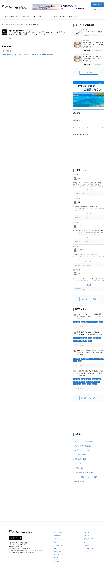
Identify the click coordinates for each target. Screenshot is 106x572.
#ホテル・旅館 (78, 338)
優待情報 (76, 120)
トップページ (6, 24)
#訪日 (87, 322)
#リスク (94, 384)
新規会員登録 (97, 4)
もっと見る (88, 72)
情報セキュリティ (89, 539)
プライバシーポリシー (90, 542)
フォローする (17, 538)
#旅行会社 (77, 322)
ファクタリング (58, 555)
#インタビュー (78, 340)
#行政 (82, 379)
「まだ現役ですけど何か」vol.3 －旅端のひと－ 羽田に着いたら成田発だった (93, 59)
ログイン (97, 10)
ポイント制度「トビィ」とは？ (86, 477)
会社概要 (86, 532)
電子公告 (86, 551)
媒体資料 (77, 463)
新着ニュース (15, 16)
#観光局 (88, 379)
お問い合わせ (79, 468)
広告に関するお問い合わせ (84, 472)
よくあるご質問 (88, 548)
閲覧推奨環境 (79, 481)
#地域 (92, 358)
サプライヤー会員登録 (82, 446)
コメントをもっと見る (89, 299)
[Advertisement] (88, 155)
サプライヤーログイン (82, 450)
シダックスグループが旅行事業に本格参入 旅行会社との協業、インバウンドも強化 (90, 316)
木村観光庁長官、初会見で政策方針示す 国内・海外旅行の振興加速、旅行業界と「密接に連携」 (91, 373)
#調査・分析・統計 (79, 381)
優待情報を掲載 (80, 459)
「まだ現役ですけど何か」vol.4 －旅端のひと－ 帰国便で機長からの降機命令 (93, 45)
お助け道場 (27, 16)
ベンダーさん (38, 16)
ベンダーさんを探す (19, 24)
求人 (47, 16)
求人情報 (76, 113)
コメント (81, 327)
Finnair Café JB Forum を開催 (92, 32)
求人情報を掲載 (80, 455)
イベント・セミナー (58, 16)
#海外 (87, 381)
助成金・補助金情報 (80, 134)
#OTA (85, 340)
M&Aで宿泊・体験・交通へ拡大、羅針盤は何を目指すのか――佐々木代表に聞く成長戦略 (90, 353)
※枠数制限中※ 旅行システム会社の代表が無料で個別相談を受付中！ (28, 54)
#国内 (82, 322)
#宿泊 (84, 384)
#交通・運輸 (94, 322)
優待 (70, 16)
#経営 (101, 322)
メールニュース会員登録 (83, 441)
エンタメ (56, 561)
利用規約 (86, 545)
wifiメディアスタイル (60, 551)
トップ (5, 16)
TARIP (56, 558)
